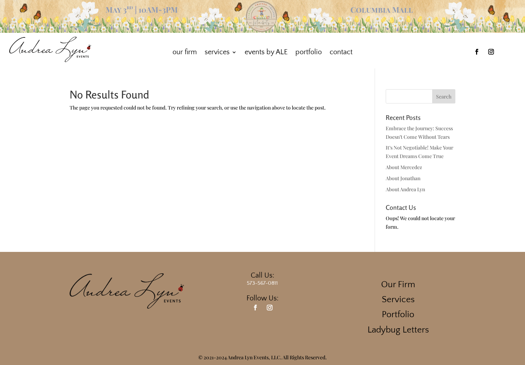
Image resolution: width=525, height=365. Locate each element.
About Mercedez (404, 167)
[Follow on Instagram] (491, 51)
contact (341, 52)
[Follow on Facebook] (476, 51)
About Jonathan (403, 178)
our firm (184, 52)
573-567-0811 (262, 283)
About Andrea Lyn (405, 189)
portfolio (308, 52)
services (217, 52)
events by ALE (266, 52)
